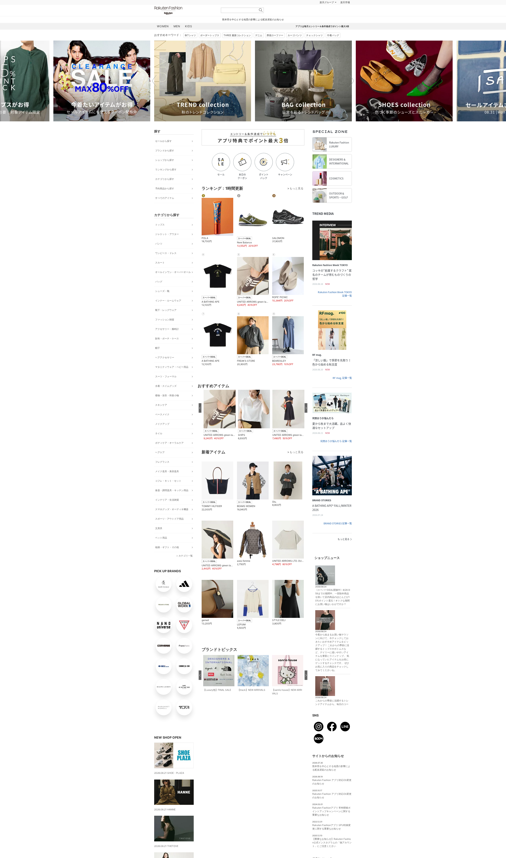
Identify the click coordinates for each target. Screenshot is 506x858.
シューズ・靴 (162, 291)
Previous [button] (154, 80)
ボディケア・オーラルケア (169, 442)
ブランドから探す (164, 150)
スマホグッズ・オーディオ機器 (171, 509)
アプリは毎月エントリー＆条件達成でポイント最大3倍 (322, 26)
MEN (177, 26)
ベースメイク (162, 414)
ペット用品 (161, 537)
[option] (101, 81)
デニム (258, 35)
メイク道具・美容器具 (167, 471)
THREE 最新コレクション (237, 35)
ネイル (158, 433)
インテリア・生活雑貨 (167, 499)
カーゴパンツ (295, 35)
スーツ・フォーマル (166, 376)
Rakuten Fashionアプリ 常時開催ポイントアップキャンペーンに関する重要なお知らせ (331, 811)
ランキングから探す (166, 169)
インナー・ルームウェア (168, 300)
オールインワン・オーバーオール (173, 272)
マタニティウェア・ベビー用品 (171, 366)
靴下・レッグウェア (166, 310)
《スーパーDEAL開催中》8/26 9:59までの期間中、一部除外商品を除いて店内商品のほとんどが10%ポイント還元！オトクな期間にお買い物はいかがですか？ (332, 597)
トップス (160, 224)
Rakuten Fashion (184, 10)
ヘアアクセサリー (164, 357)
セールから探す (163, 141)
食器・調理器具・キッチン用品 (171, 490)
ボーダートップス (209, 35)
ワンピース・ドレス (166, 253)
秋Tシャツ (190, 35)
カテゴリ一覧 (185, 555)
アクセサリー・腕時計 (167, 329)
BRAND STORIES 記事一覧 (338, 523)
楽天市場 (345, 2)
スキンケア (161, 404)
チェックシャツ (314, 35)
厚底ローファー (275, 35)
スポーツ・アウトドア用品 (169, 518)
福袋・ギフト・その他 (167, 547)
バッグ (158, 281)
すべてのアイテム (164, 197)
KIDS (188, 26)
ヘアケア (160, 452)
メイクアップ (162, 423)
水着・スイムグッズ (166, 385)
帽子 (157, 347)
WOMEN (163, 26)
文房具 (158, 528)
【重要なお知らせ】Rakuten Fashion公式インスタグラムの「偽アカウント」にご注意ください (332, 842)
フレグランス (162, 461)
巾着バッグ (333, 35)
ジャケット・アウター (167, 234)
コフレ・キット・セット (168, 480)
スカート (160, 262)
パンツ (158, 243)
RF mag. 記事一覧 (342, 378)
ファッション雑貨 (164, 319)
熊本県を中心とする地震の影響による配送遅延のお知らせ (253, 19)
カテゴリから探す (164, 178)
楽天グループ (327, 2)
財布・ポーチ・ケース (167, 338)
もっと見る (343, 539)
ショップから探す (164, 160)
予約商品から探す (164, 188)
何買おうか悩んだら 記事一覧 (336, 441)
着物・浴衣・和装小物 (167, 395)
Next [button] (351, 80)
